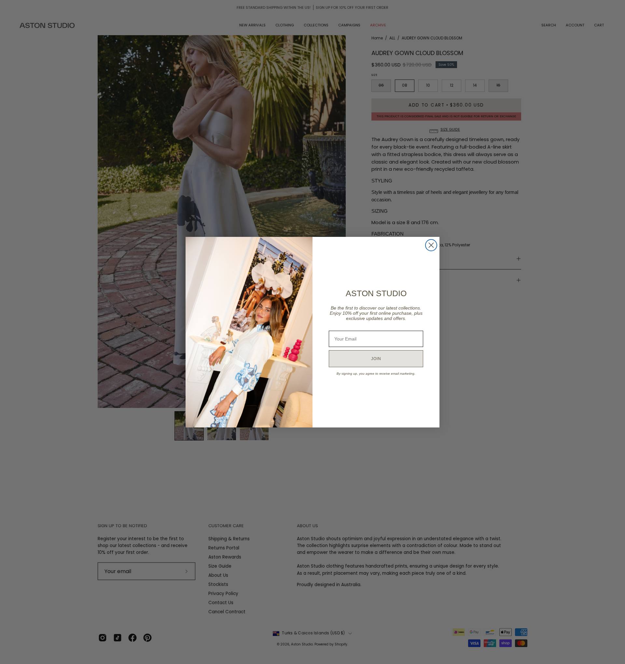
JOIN (376, 358)
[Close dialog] (431, 245)
